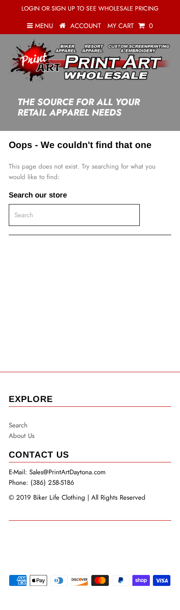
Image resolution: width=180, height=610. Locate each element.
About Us (22, 436)
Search (18, 425)
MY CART (130, 26)
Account (85, 26)
